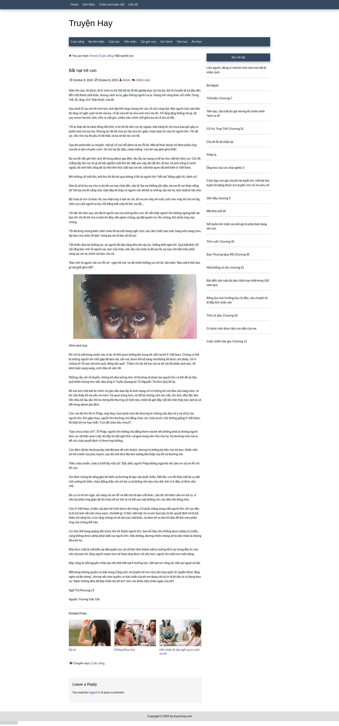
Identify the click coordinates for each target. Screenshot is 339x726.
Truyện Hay (90, 23)
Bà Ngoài (212, 85)
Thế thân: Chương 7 (219, 98)
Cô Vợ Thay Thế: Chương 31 (225, 128)
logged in (94, 692)
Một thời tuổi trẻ (216, 211)
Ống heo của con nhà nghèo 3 (225, 167)
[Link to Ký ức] (90, 633)
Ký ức (72, 649)
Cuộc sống (98, 663)
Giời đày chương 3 (218, 198)
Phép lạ (211, 154)
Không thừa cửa (124, 649)
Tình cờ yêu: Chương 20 (222, 315)
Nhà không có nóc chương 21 (225, 267)
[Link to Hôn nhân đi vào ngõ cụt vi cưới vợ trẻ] (180, 633)
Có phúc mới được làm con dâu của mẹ (231, 328)
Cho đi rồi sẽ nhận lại (220, 141)
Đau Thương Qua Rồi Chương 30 (228, 254)
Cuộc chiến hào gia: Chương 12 (227, 341)
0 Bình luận (143, 80)
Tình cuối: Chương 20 (220, 241)
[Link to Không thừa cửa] (135, 633)
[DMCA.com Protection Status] (9, 723)
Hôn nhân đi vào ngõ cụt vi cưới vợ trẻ (179, 651)
